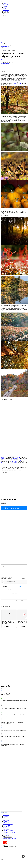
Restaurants (6, 11)
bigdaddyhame (10, 460)
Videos (5, 6)
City (2, 42)
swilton (2, 457)
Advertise (5, 816)
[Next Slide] (26, 618)
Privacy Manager (7, 836)
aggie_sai (3, 462)
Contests (5, 8)
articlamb (14, 458)
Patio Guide (6, 10)
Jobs (4, 817)
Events (5, 7)
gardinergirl (22, 460)
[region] (14, 589)
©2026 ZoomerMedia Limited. (10, 832)
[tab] (5, 586)
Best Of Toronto (7, 4)
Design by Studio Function (9, 838)
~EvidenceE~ (13, 456)
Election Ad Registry (8, 824)
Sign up (25, 576)
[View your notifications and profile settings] (26, 586)
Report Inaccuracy (5, 46)
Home (4, 3)
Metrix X (3, 458)
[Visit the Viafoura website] (24, 600)
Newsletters (6, 820)
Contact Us (6, 815)
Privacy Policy (6, 826)
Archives (5, 818)
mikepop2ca (17, 457)
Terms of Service (7, 825)
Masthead (5, 821)
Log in (21, 576)
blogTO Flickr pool (17, 83)
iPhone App (6, 822)
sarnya (2, 463)
